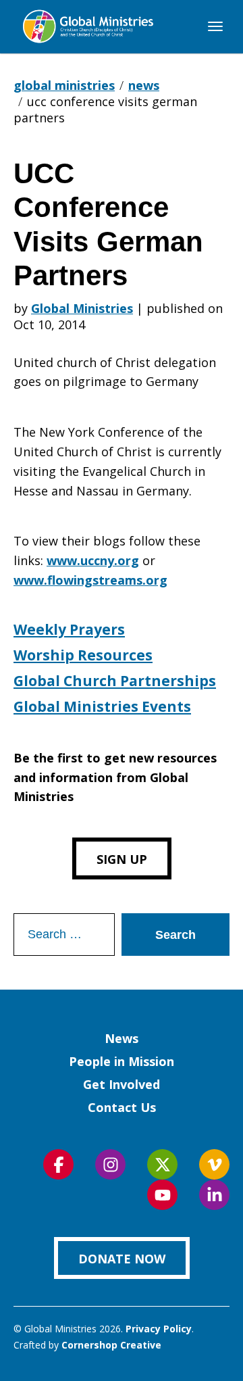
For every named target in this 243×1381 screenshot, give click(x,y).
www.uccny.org (93, 560)
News (121, 1038)
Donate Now (121, 1259)
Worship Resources (83, 655)
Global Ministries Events (102, 706)
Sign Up (122, 859)
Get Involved (121, 1084)
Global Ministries (82, 308)
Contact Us (122, 1107)
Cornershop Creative (111, 1344)
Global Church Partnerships (115, 680)
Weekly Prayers (69, 629)
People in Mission (121, 1061)
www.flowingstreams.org (90, 580)
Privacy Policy (159, 1328)
